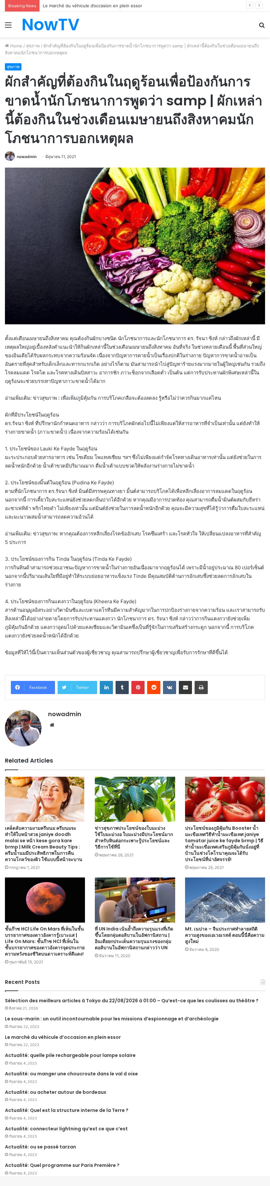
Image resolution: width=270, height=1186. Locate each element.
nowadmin (27, 156)
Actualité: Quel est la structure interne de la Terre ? (66, 1110)
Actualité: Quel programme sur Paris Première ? (62, 1165)
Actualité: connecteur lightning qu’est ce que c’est (66, 1128)
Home (15, 45)
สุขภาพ (33, 45)
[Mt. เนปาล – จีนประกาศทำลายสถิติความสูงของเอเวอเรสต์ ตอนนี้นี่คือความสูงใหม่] (225, 900)
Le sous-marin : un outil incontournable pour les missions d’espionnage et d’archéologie (112, 1018)
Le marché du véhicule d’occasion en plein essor (63, 1037)
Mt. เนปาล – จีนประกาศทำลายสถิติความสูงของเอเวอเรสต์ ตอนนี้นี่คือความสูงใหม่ (224, 935)
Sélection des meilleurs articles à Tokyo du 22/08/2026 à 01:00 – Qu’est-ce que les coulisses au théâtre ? (131, 1000)
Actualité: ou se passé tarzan (40, 1147)
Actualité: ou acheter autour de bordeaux (55, 1092)
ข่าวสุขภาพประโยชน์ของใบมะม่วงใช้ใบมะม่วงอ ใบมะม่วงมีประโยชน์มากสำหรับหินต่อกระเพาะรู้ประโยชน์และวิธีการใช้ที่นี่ (134, 837)
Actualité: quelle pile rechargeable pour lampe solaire (70, 1055)
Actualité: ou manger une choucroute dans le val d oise (71, 1073)
